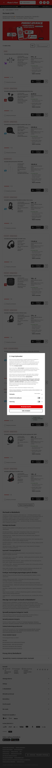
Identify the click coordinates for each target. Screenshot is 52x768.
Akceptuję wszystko (26, 406)
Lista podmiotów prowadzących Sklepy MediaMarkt (31, 389)
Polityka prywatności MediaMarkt (15, 389)
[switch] (38, 398)
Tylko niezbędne (26, 410)
